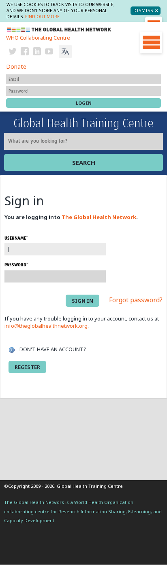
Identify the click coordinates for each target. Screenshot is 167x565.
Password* (16, 265)
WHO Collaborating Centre (38, 37)
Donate (16, 66)
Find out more (42, 16)
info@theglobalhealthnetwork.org (46, 325)
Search (83, 162)
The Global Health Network (59, 30)
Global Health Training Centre (83, 124)
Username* (16, 238)
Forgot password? (136, 299)
